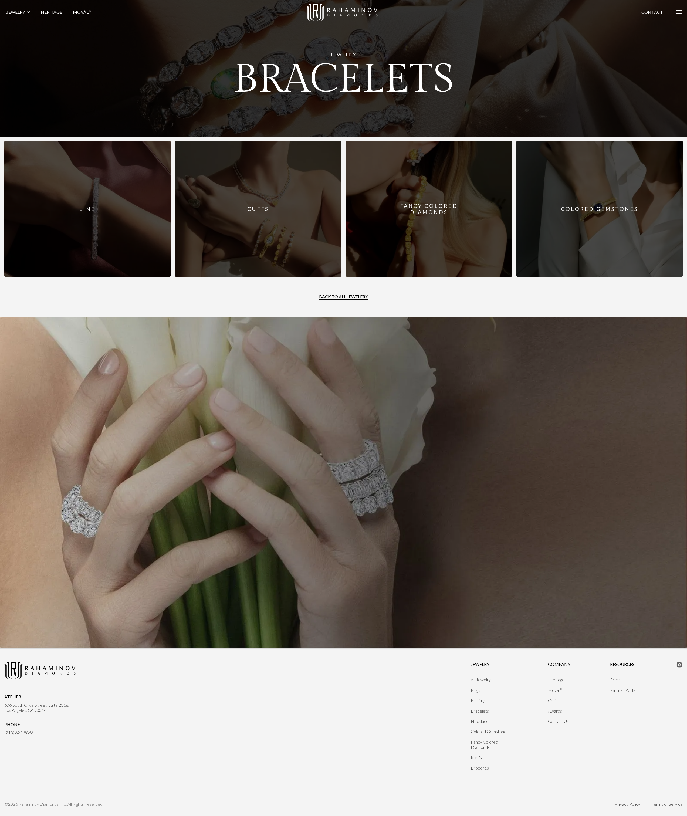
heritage (51, 12)
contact (652, 12)
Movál (82, 12)
